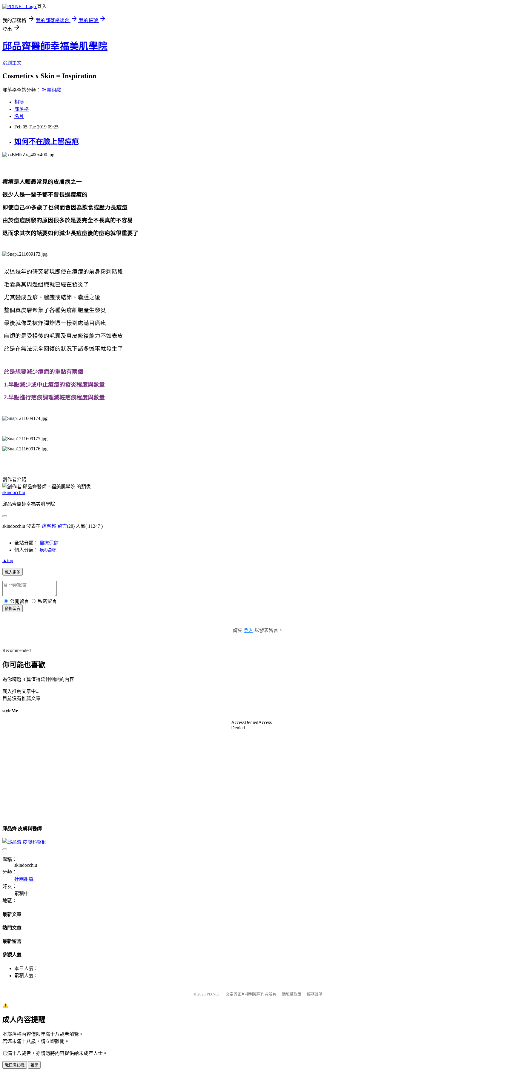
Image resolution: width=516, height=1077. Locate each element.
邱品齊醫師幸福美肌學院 (55, 46)
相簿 (19, 102)
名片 (19, 116)
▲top (7, 560)
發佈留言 (12, 608)
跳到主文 (12, 62)
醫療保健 (49, 542)
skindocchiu (13, 492)
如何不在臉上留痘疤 (46, 141)
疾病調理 (49, 550)
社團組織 (51, 90)
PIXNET (213, 994)
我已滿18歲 (14, 1065)
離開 (34, 1065)
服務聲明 (314, 994)
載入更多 (12, 572)
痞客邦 (49, 526)
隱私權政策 (291, 994)
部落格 (21, 109)
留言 (62, 526)
